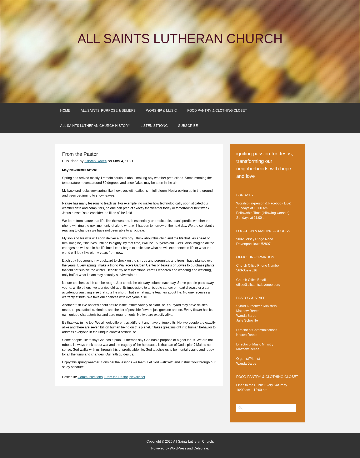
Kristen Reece (96, 161)
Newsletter (137, 377)
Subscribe (188, 125)
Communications (90, 377)
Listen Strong (154, 125)
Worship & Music (161, 110)
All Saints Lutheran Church (180, 38)
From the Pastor (116, 377)
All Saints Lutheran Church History (95, 125)
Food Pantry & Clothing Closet (217, 110)
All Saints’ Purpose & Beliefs (108, 110)
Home (65, 110)
